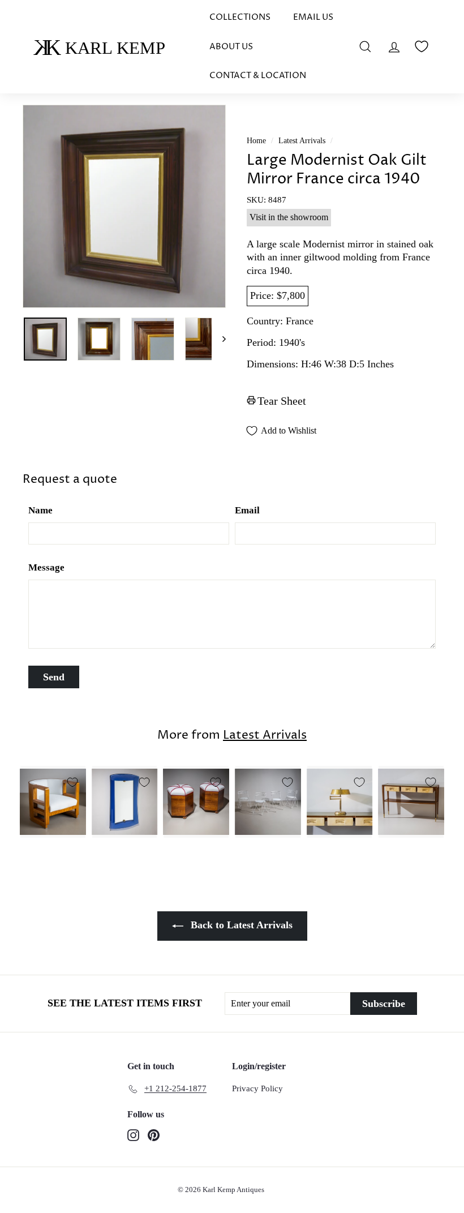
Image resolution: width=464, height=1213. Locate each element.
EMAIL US (313, 17)
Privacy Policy (257, 1088)
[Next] (219, 339)
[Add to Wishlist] (72, 782)
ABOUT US (231, 47)
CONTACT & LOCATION (257, 76)
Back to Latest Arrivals (240, 925)
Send (54, 677)
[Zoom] (124, 206)
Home (256, 140)
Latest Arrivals (301, 140)
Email (247, 510)
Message (46, 567)
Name (40, 510)
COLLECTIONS (239, 17)
